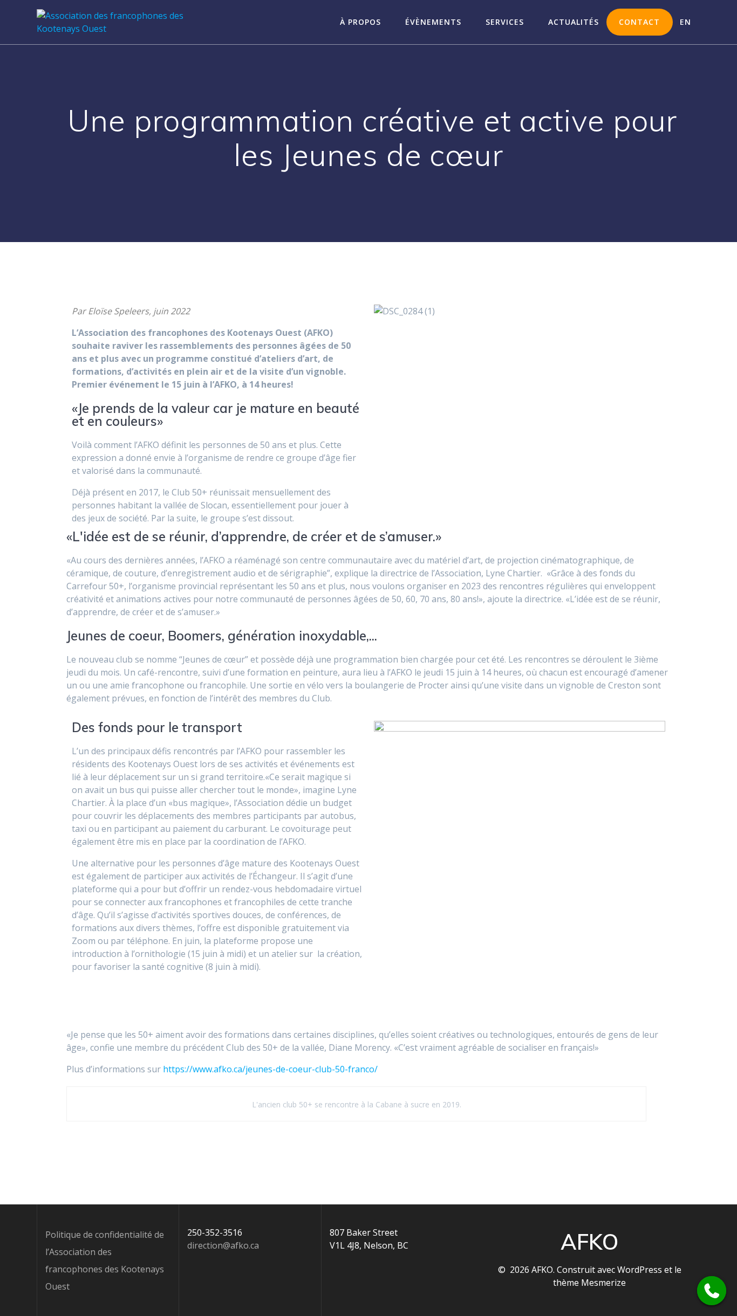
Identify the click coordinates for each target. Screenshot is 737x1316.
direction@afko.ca (223, 1245)
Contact (639, 22)
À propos (360, 22)
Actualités (573, 22)
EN (685, 22)
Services (505, 22)
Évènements (433, 22)
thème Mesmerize (589, 1283)
